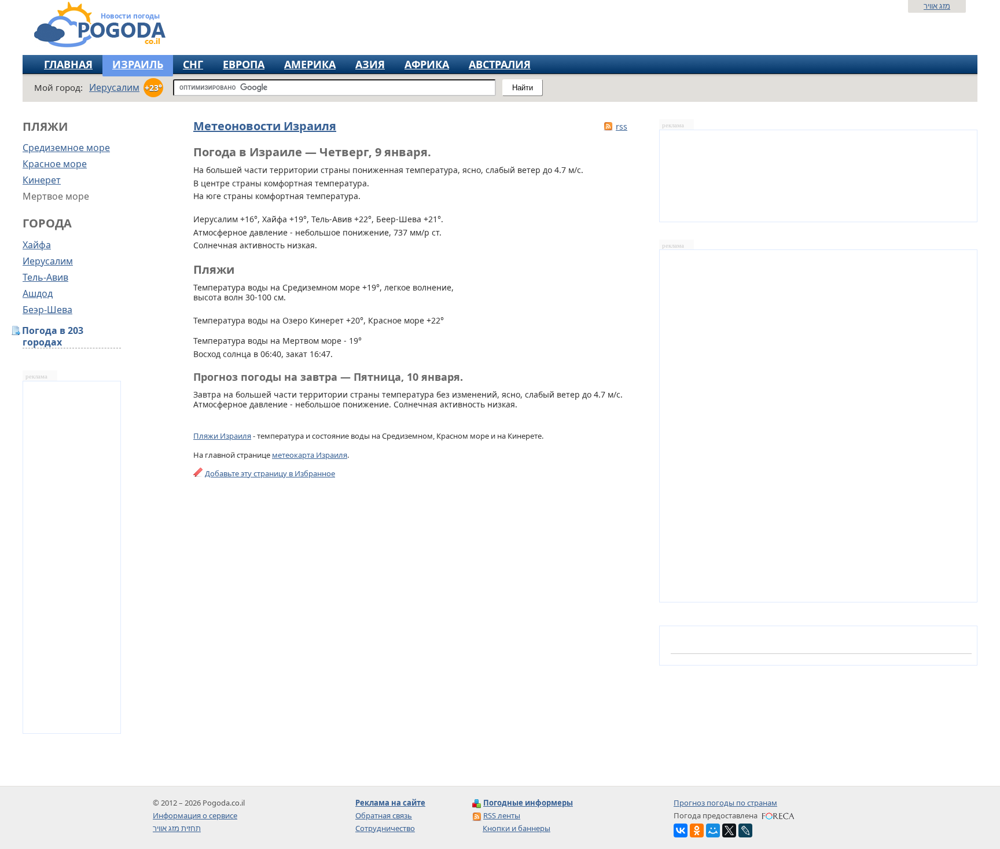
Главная (68, 64)
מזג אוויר (937, 6)
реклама (36, 376)
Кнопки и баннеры (516, 828)
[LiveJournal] (745, 830)
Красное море (55, 163)
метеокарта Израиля (309, 455)
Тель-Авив (45, 277)
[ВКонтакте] (681, 830)
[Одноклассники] (697, 830)
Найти (522, 87)
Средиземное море (66, 147)
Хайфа (37, 245)
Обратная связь (383, 815)
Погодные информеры (528, 802)
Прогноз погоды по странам (725, 802)
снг (193, 64)
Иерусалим (48, 261)
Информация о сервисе (195, 815)
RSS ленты (501, 815)
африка (427, 64)
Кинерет (42, 180)
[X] (729, 830)
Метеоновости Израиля (264, 126)
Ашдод (38, 293)
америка (310, 64)
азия (370, 64)
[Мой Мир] (713, 830)
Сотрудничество (385, 828)
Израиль (137, 64)
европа (243, 64)
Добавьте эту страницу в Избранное (270, 473)
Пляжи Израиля (222, 436)
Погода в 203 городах (53, 336)
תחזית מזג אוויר (177, 828)
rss (621, 126)
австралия (500, 64)
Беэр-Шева (47, 309)
